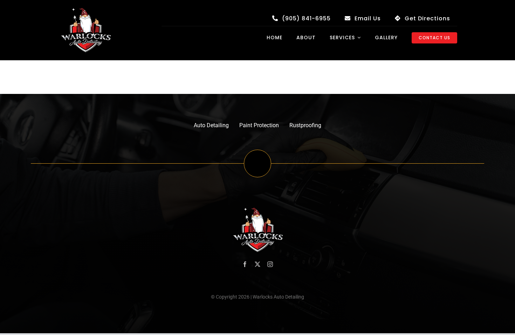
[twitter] (257, 264)
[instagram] (270, 264)
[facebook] (245, 264)
